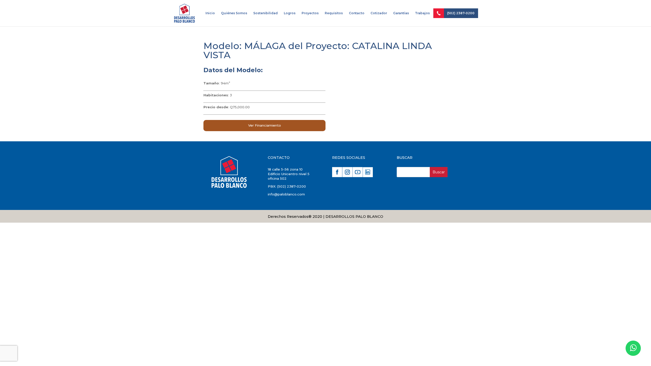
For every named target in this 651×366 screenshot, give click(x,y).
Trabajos (422, 13)
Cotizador (379, 13)
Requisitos (334, 13)
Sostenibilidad (265, 13)
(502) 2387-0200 (461, 13)
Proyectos (310, 13)
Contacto (356, 13)
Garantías (401, 13)
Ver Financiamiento (264, 125)
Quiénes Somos (234, 13)
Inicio (210, 13)
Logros (289, 13)
